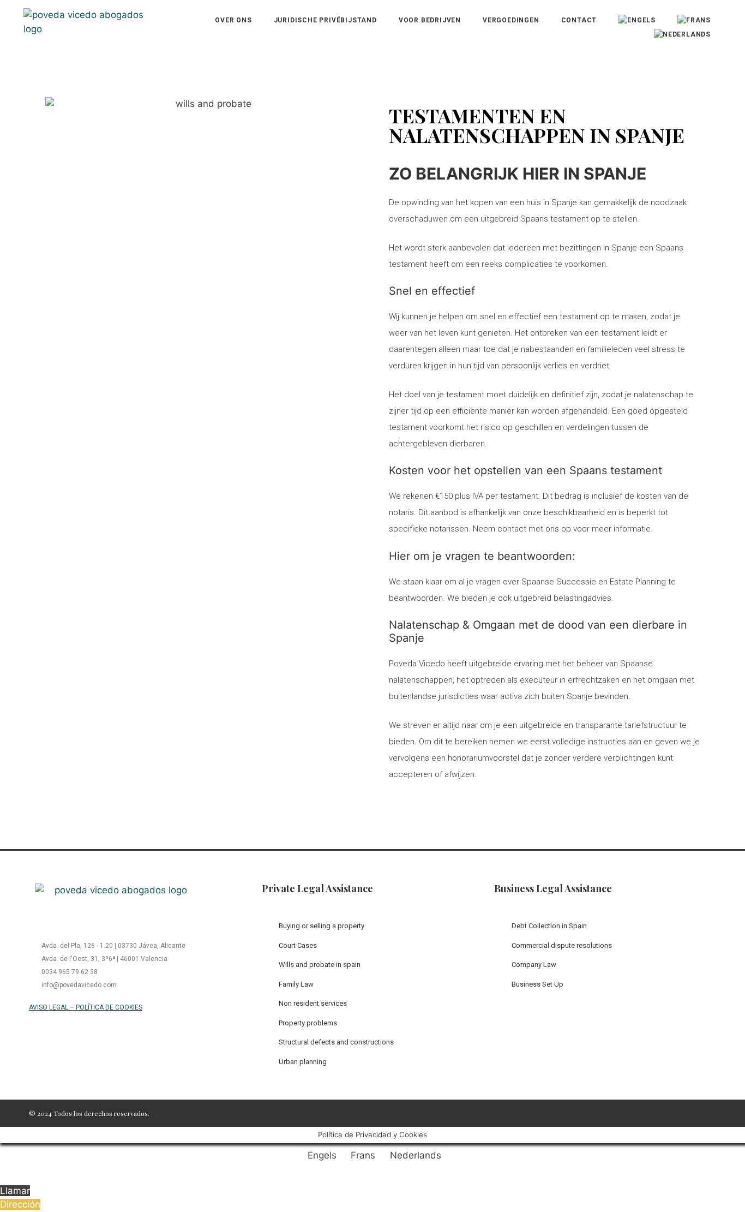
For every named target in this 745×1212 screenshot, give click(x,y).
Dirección (20, 1204)
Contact (579, 20)
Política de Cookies (109, 1007)
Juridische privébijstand (325, 20)
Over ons (233, 20)
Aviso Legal (48, 1007)
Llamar (15, 1190)
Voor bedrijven (430, 20)
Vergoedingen (511, 20)
